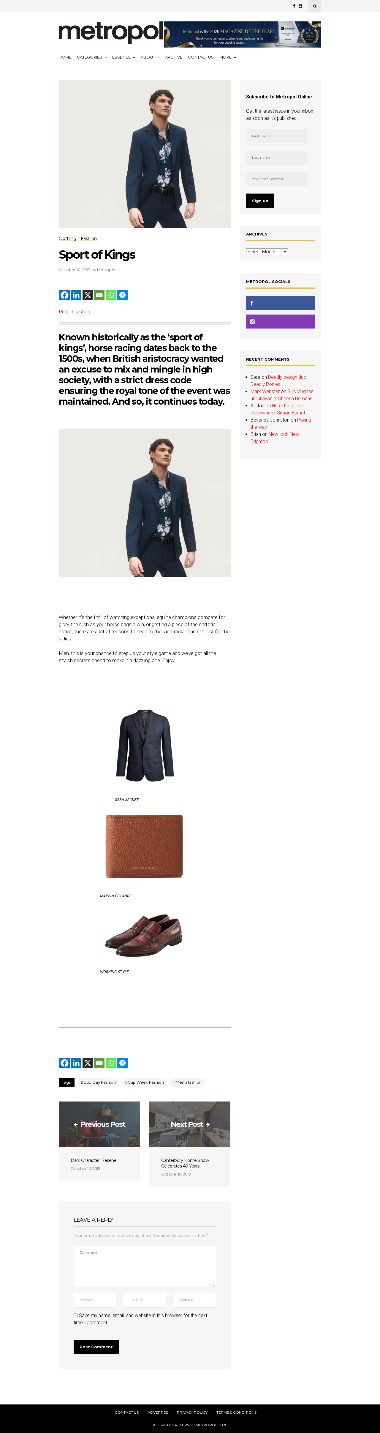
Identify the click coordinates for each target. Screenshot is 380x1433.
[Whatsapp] (111, 295)
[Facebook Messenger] (122, 295)
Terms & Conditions (236, 1412)
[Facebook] (64, 295)
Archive (173, 57)
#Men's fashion (187, 1082)
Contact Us (201, 57)
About (148, 57)
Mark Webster (265, 391)
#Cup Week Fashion (144, 1082)
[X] (88, 295)
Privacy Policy (192, 1412)
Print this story (75, 312)
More (225, 57)
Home (65, 57)
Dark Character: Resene (93, 1160)
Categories (89, 57)
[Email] (99, 295)
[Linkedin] (76, 295)
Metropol (106, 269)
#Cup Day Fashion (98, 1082)
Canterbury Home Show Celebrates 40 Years (185, 1163)
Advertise (158, 1412)
